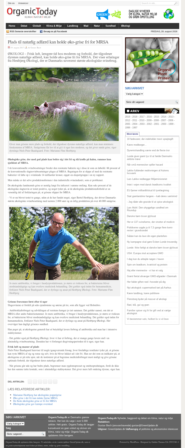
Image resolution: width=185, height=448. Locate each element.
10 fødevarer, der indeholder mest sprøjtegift (150, 139)
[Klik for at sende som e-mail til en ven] (40, 382)
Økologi (125, 25)
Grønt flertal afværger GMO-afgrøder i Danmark (152, 276)
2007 (163, 120)
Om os (11, 3)
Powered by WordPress (129, 442)
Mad (86, 25)
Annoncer (23, 3)
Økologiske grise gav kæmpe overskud (33, 404)
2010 (141, 120)
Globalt (37, 25)
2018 (134, 116)
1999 (170, 124)
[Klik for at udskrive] (35, 382)
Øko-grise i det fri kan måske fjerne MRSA (35, 398)
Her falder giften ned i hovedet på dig (146, 281)
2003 (142, 124)
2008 (156, 120)
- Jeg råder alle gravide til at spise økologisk (150, 201)
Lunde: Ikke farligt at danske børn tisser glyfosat (152, 247)
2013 (170, 116)
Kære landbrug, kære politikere (143, 293)
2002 (149, 124)
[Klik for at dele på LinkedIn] (55, 382)
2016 (149, 116)
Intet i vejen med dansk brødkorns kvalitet (149, 184)
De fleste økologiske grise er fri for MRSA (35, 401)
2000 (163, 124)
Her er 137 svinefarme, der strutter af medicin (151, 222)
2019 (127, 116)
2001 (156, 124)
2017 (142, 116)
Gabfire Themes (158, 442)
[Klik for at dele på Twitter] (45, 382)
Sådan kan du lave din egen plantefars (147, 236)
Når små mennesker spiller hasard (145, 164)
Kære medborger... (137, 144)
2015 (156, 116)
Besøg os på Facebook (55, 31)
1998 (127, 127)
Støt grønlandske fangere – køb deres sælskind (152, 196)
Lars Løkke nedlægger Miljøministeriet (147, 179)
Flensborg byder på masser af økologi (147, 299)
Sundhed (111, 25)
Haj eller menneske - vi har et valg (145, 270)
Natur (97, 25)
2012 (127, 120)
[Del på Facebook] (30, 382)
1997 (134, 127)
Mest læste (132, 134)
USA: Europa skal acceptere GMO (145, 253)
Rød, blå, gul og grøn (138, 304)
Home (12, 25)
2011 (134, 120)
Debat (24, 25)
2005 (127, 124)
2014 (163, 116)
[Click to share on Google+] (50, 382)
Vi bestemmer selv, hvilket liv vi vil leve (148, 319)
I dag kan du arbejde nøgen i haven (145, 259)
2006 (170, 120)
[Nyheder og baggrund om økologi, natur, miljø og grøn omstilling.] (32, 13)
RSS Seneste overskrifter (23, 31)
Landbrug (72, 25)
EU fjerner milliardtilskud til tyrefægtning (148, 190)
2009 (149, 120)
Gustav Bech (36, 47)
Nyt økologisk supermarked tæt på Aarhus (149, 287)
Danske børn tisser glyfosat (141, 216)
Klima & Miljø (54, 25)
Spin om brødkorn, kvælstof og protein (147, 264)
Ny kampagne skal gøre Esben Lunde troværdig (152, 241)
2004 (134, 124)
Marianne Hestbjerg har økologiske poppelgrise (37, 395)
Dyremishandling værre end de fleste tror (148, 150)
